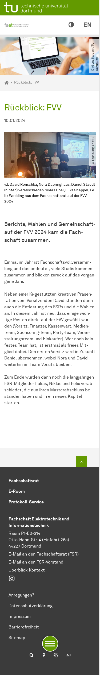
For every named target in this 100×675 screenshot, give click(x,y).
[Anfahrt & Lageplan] (43, 655)
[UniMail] (68, 655)
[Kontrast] (71, 25)
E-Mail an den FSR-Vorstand (36, 562)
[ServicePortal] (55, 655)
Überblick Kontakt (27, 570)
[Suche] (31, 655)
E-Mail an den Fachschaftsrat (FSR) (44, 554)
